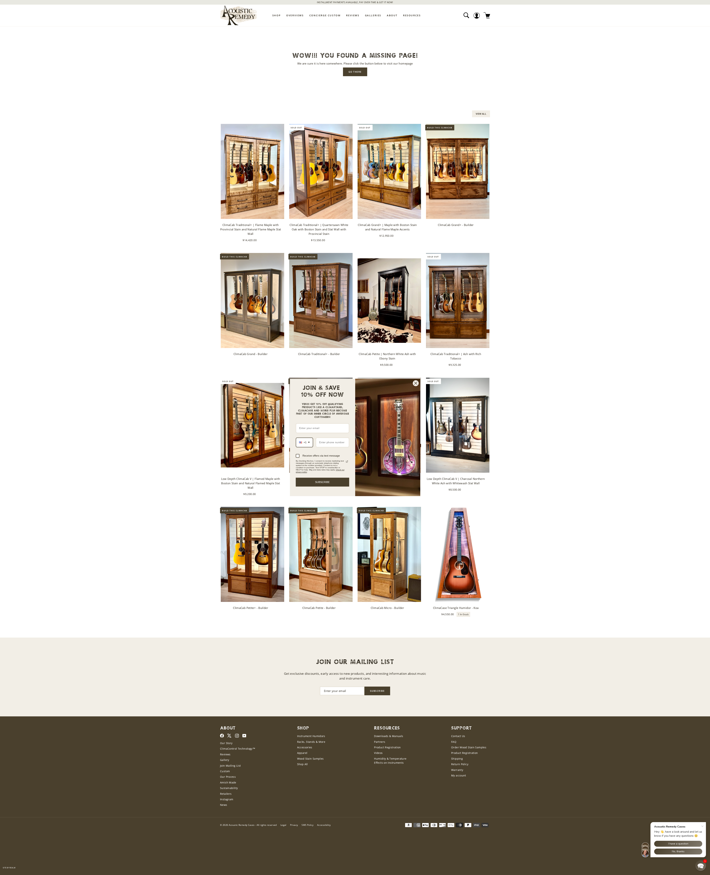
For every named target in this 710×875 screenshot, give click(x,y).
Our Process (228, 776)
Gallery (224, 760)
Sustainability (229, 788)
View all (481, 113)
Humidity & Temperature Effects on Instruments (390, 760)
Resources (412, 15)
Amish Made (228, 782)
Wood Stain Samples (310, 758)
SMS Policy (307, 825)
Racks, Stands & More (311, 742)
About (392, 15)
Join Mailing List (230, 765)
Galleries (373, 15)
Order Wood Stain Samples (468, 747)
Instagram (226, 799)
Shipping (457, 758)
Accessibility (324, 825)
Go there (355, 71)
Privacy (294, 825)
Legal (283, 825)
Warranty (457, 770)
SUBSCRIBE (322, 482)
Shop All (302, 764)
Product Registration (387, 747)
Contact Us (458, 736)
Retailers (225, 793)
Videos (378, 753)
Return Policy (459, 764)
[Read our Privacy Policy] (347, 461)
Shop (276, 15)
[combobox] (304, 442)
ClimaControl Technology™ (237, 748)
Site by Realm (9, 867)
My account (458, 775)
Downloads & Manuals (388, 736)
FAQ (453, 742)
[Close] (415, 383)
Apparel (302, 753)
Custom (225, 771)
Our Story (226, 743)
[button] (700, 865)
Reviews (352, 15)
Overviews (295, 15)
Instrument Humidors (311, 736)
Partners (379, 742)
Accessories (304, 747)
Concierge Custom (325, 15)
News (223, 805)
